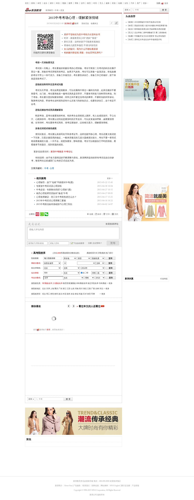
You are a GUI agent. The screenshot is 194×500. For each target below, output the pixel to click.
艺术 (85, 294)
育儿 (101, 3)
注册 (158, 3)
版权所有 (101, 495)
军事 (93, 294)
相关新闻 (41, 178)
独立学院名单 (93, 283)
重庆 (56, 289)
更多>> (110, 178)
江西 (89, 289)
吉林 (97, 289)
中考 (57, 10)
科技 (58, 3)
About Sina (68, 486)
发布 (113, 243)
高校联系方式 (92, 253)
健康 (107, 3)
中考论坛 (68, 152)
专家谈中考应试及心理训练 (49, 186)
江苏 (68, 289)
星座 (114, 3)
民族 (81, 294)
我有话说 (85, 23)
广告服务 (77, 486)
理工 (48, 294)
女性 (126, 3)
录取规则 (101, 253)
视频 (64, 3)
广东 (60, 289)
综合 (44, 294)
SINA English (115, 486)
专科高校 (102, 283)
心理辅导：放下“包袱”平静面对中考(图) (55, 182)
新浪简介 (58, 486)
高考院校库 (39, 253)
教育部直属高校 (69, 283)
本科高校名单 (81, 283)
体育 (39, 3)
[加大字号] (116, 23)
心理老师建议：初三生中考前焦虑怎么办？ (56, 197)
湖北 (85, 289)
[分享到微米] (37, 214)
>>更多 (109, 283)
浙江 (64, 289)
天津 (48, 289)
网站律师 (104, 486)
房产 (138, 3)
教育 (89, 3)
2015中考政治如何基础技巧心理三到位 (54, 204)
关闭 (116, 214)
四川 (81, 289)
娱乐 (45, 3)
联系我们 (86, 486)
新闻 (33, 3)
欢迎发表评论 (112, 224)
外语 (64, 294)
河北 (101, 289)
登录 (48, 330)
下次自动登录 (78, 243)
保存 (99, 214)
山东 (72, 289)
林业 (77, 294)
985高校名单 (47, 283)
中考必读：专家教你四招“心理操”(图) (53, 190)
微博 (70, 3)
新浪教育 (49, 10)
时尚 (95, 3)
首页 (27, 3)
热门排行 (109, 253)
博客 (76, 3)
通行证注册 (125, 486)
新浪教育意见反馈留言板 (83, 481)
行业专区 (164, 279)
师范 (52, 294)
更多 (145, 3)
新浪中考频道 (57, 152)
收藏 (120, 3)
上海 (52, 289)
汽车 (132, 3)
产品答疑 (135, 486)
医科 (68, 294)
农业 (72, 294)
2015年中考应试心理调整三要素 (51, 200)
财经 (52, 3)
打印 (108, 214)
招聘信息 (95, 486)
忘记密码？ (97, 243)
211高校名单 (58, 283)
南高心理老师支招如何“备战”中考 (52, 193)
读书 (83, 3)
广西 (93, 289)
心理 (52, 168)
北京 (44, 289)
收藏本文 (94, 23)
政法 (60, 294)
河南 (77, 289)
